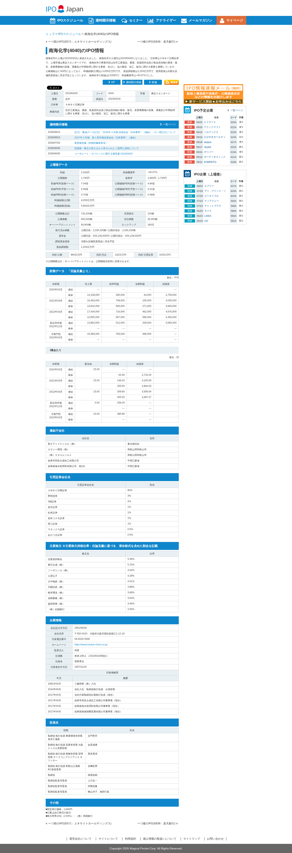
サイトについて (108, 838)
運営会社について (80, 838)
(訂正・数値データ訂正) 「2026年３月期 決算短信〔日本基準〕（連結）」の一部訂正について (125, 132)
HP (113, 82)
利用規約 (130, 838)
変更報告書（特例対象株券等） (91, 143)
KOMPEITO (210, 162)
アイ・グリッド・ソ (215, 191)
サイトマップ (191, 838)
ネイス (208, 210)
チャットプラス (212, 205)
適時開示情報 (106, 20)
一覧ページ (169, 124)
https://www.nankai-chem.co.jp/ (91, 644)
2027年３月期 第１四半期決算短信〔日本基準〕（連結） (105, 137)
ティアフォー (211, 200)
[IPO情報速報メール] (213, 103)
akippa (207, 142)
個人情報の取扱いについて (159, 838)
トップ (50, 34)
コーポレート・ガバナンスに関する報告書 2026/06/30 (103, 153)
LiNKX (207, 216)
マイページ (234, 20)
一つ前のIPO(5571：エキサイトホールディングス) (79, 41)
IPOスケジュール (70, 20)
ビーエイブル (211, 196)
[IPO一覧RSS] (171, 83)
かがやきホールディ (214, 137)
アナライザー (166, 20)
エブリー (209, 186)
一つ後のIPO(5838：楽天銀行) (156, 41)
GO (206, 221)
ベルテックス (211, 132)
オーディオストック (214, 157)
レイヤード (210, 122)
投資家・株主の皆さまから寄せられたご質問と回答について (106, 148)
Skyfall (207, 147)
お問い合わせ (215, 838)
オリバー (209, 152)
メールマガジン (200, 20)
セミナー (136, 20)
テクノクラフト (212, 127)
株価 (154, 82)
